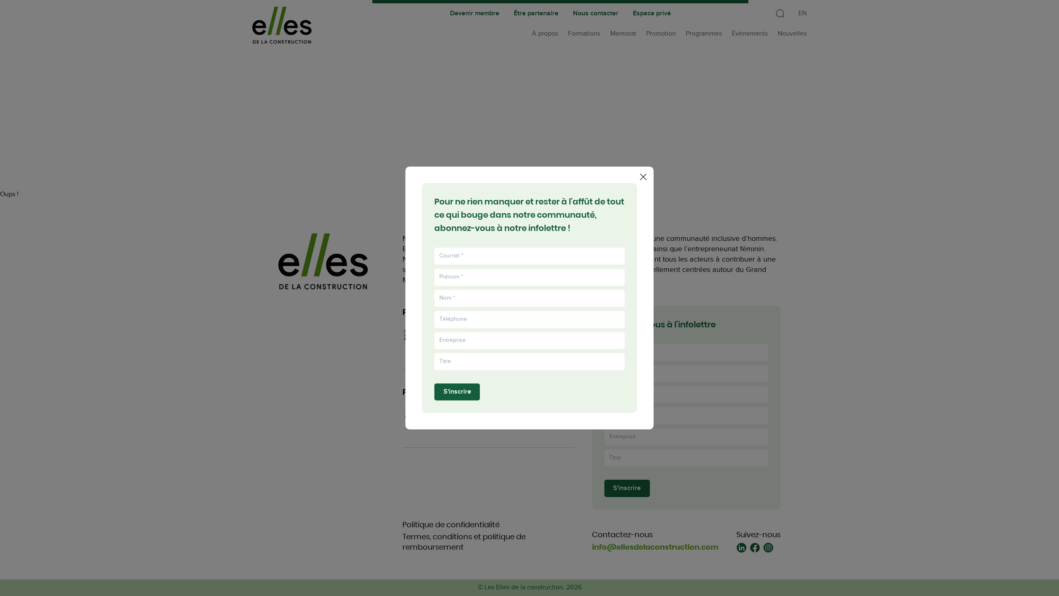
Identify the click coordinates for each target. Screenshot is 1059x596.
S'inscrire (457, 392)
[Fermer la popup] (643, 176)
